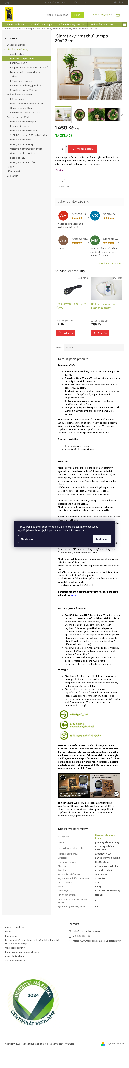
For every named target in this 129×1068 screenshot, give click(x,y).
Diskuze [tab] (69, 347)
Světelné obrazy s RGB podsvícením (28, 135)
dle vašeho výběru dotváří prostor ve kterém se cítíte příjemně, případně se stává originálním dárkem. (92, 394)
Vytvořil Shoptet (116, 1044)
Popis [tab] (59, 347)
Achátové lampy (18, 54)
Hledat (77, 14)
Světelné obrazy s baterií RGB (25, 112)
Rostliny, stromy (18, 63)
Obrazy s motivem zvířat (22, 162)
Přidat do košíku (84, 148)
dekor (87, 378)
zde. (73, 595)
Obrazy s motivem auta (22, 140)
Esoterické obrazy (19, 126)
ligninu (112, 621)
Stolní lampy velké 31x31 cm (24, 90)
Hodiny (10, 167)
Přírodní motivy (18, 99)
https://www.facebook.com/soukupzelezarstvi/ (97, 941)
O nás (74, 2)
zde (82, 530)
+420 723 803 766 (81, 936)
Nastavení (27, 539)
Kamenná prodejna (55, 2)
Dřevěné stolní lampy (17, 49)
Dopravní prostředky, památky (25, 85)
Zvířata (13, 76)
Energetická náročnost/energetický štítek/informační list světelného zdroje (32, 942)
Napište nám (11, 936)
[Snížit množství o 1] (66, 151)
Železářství (12, 176)
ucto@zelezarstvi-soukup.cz (87, 931)
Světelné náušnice (16, 45)
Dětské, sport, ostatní (21, 81)
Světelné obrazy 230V (18, 117)
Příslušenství (13, 171)
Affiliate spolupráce (15, 960)
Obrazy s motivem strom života (26, 149)
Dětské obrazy (17, 158)
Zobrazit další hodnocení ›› (110, 263)
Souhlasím (101, 539)
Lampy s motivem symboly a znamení (29, 67)
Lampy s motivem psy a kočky (25, 72)
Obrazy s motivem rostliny (23, 130)
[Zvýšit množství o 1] (66, 147)
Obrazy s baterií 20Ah (21, 108)
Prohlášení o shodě (15, 956)
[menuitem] (14, 24)
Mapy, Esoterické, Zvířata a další (26, 103)
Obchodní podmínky (15, 948)
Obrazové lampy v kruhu (22, 58)
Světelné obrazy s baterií (19, 94)
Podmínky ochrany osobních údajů (22, 952)
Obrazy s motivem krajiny (23, 121)
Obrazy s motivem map (22, 144)
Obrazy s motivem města (23, 153)
